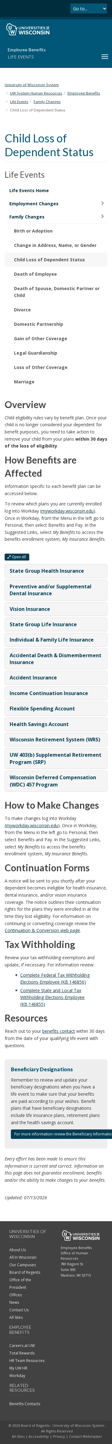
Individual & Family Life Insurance (52, 639)
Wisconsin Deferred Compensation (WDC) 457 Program (53, 781)
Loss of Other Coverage (41, 367)
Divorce (22, 310)
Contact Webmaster (85, 1436)
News (14, 1302)
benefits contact (58, 1031)
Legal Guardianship (35, 353)
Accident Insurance (33, 677)
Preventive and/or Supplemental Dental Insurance (50, 590)
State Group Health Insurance (47, 570)
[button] (17, 557)
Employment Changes (33, 204)
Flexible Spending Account (42, 708)
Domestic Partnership (38, 324)
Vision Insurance (30, 609)
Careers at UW (22, 1345)
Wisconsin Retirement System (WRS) (55, 739)
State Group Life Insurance (43, 624)
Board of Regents (24, 1272)
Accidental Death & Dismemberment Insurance (55, 659)
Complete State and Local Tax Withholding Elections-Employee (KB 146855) (52, 997)
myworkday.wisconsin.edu (67, 511)
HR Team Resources (26, 1360)
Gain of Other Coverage (40, 338)
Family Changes (26, 217)
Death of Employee (35, 274)
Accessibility (39, 1436)
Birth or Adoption (33, 231)
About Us (17, 1249)
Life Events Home (29, 190)
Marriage (24, 382)
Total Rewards (22, 1353)
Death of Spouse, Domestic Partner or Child (57, 291)
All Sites (16, 1317)
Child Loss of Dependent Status (49, 260)
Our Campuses (22, 1264)
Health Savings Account (39, 724)
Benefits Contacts (24, 1403)
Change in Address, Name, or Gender (55, 245)
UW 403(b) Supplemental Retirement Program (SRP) (55, 758)
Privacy (59, 1436)
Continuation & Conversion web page (42, 930)
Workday (17, 1375)
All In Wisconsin (22, 1257)
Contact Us (19, 1310)
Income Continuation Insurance (49, 693)
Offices (15, 1295)
